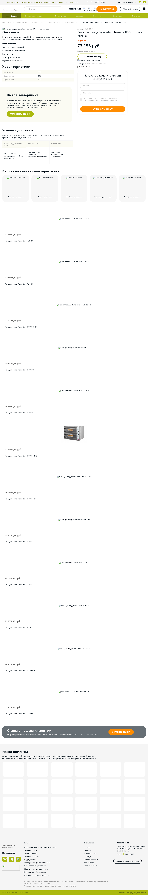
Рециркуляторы (30, 860)
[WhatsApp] (89, 9)
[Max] (95, 9)
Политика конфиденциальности (132, 892)
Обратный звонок (130, 9)
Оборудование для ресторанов (36, 869)
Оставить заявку (92, 56)
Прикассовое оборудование (35, 866)
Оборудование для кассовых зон (36, 863)
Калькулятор (107, 8)
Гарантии (87, 850)
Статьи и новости (91, 866)
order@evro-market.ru (127, 2)
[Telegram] (84, 9)
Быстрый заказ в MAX (91, 60)
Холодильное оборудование (35, 872)
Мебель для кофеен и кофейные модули (40, 847)
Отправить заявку (20, 113)
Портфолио (98, 16)
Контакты (136, 16)
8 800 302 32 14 (75, 9)
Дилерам (79, 16)
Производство (60, 16)
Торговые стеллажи (31, 856)
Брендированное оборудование (36, 875)
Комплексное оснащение (34, 16)
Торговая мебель (30, 853)
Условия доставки (91, 860)
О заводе (87, 856)
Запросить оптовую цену (87, 51)
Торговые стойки (30, 850)
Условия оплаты (90, 853)
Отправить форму (103, 108)
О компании (117, 16)
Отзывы (87, 847)
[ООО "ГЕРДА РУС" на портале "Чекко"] (13, 868)
